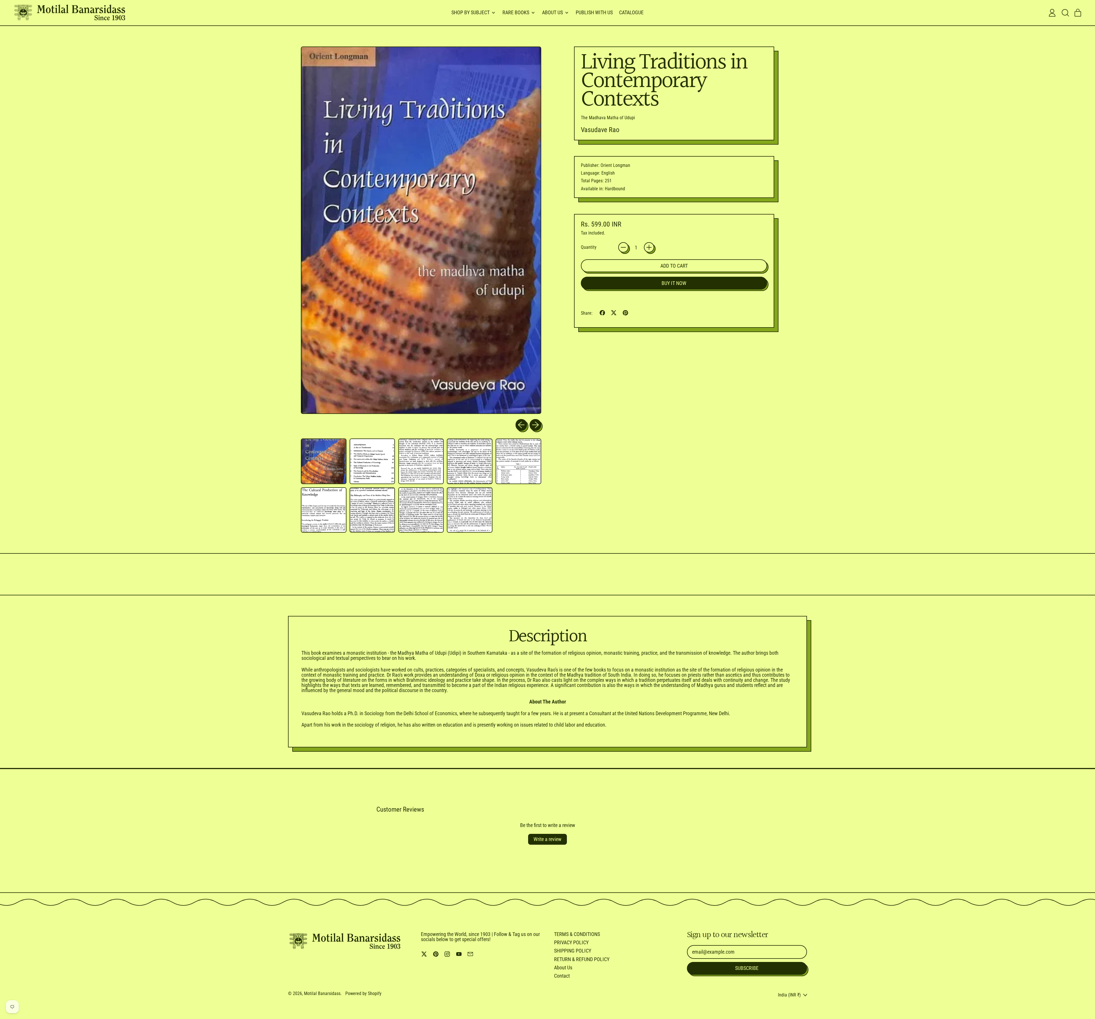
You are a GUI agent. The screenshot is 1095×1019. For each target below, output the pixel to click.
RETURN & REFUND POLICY (581, 959)
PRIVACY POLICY (571, 942)
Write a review (547, 839)
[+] (649, 247)
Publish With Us (594, 12)
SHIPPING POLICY (572, 951)
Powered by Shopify (363, 993)
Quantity (589, 247)
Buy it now (674, 283)
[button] (1065, 12)
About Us (563, 968)
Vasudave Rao (600, 130)
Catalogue (631, 12)
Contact (562, 976)
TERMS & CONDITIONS (577, 934)
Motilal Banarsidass (322, 993)
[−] (623, 247)
